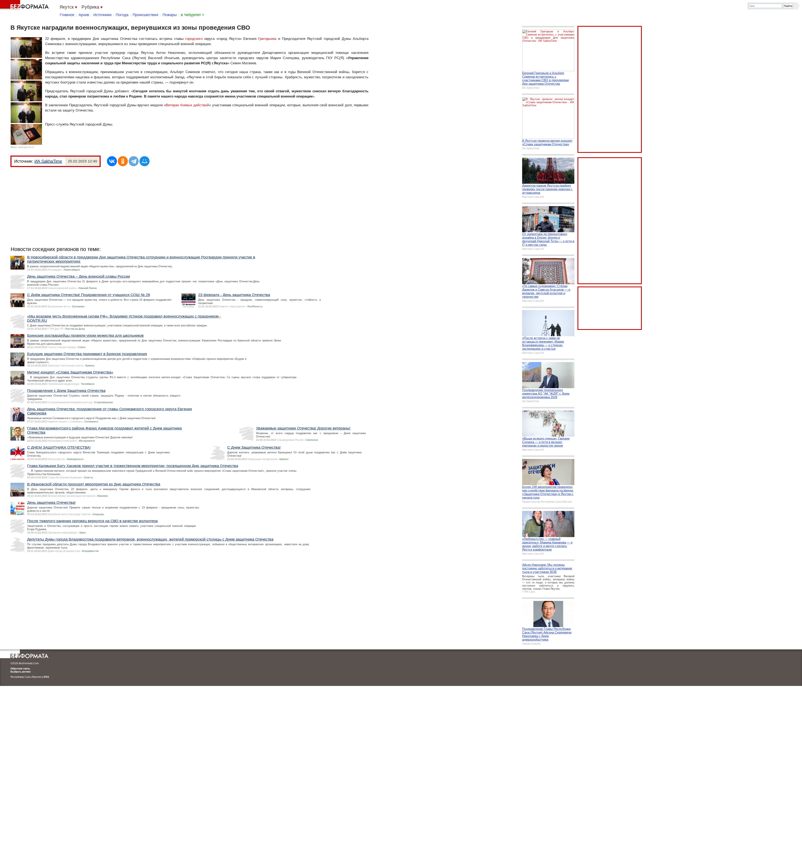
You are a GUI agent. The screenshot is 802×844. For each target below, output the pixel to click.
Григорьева (267, 39)
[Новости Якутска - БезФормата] (25, 5)
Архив (84, 15)
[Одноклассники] (123, 161)
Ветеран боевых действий (187, 105)
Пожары (169, 15)
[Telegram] (134, 161)
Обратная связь (20, 668)
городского (194, 39)
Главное (67, 15)
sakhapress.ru (26, 147)
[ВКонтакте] (112, 161)
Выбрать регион (20, 671)
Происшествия (145, 15)
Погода (122, 15)
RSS (46, 676)
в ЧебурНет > (192, 15)
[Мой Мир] (145, 161)
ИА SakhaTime (48, 161)
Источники (102, 15)
